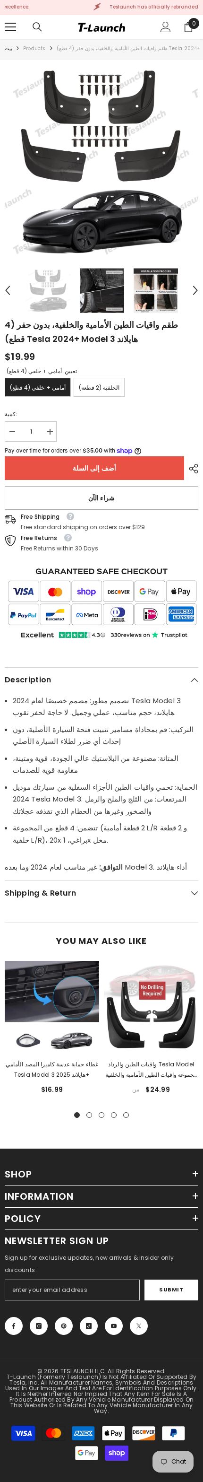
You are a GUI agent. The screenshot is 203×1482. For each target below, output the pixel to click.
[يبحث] (37, 27)
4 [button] (114, 1115)
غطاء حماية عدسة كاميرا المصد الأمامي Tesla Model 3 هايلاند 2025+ (52, 1069)
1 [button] (77, 1115)
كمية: (11, 414)
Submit (171, 1289)
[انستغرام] (39, 1326)
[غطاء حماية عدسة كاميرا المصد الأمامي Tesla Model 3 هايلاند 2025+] (52, 1008)
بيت (8, 48)
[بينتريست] (64, 1326)
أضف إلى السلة (94, 468)
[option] (101, 162)
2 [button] (89, 1115)
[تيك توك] (89, 1326)
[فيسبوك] (14, 1326)
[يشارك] (191, 468)
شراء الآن (101, 498)
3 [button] (101, 1115)
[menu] (10, 27)
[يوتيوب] (114, 1326)
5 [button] (126, 1115)
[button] (7, 290)
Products (34, 48)
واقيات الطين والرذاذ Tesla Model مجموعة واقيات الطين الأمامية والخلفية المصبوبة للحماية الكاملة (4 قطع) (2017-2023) (151, 1070)
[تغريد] (139, 1326)
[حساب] (166, 27)
